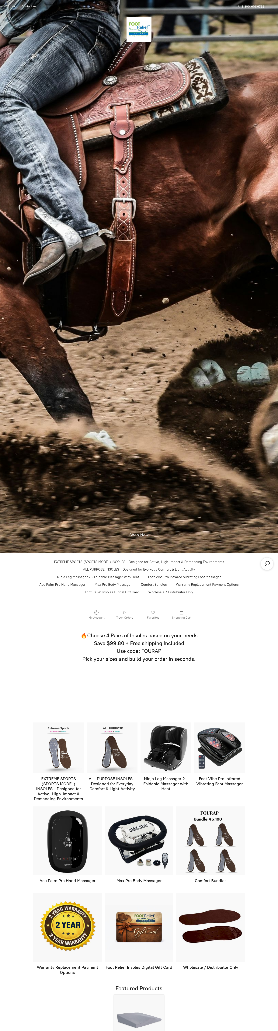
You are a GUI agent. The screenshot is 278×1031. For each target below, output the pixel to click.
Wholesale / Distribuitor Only (170, 592)
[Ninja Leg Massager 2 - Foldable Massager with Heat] (166, 747)
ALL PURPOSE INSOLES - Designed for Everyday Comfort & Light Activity (139, 569)
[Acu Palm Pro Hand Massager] (67, 840)
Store (11, 6)
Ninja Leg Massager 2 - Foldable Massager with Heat (98, 577)
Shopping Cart (181, 617)
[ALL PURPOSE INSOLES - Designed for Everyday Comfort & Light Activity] (112, 747)
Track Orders (124, 617)
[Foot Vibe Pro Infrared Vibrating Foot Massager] (219, 747)
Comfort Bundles (154, 584)
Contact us (29, 6)
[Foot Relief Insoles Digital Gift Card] (139, 927)
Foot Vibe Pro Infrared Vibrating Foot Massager (184, 577)
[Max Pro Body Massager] (139, 840)
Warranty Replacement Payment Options (207, 584)
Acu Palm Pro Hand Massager (62, 584)
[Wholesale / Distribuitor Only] (210, 927)
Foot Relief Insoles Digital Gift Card (112, 592)
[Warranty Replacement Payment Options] (67, 927)
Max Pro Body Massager (113, 584)
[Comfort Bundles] (210, 840)
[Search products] (267, 563)
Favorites (153, 617)
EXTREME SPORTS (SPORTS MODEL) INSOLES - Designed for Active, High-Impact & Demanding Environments (139, 562)
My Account (97, 617)
